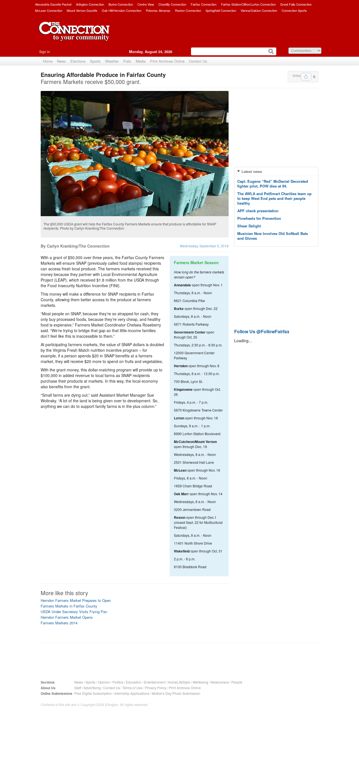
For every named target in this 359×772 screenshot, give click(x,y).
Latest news (251, 171)
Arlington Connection (90, 4)
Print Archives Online (167, 61)
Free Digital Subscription (93, 693)
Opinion (104, 682)
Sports (95, 61)
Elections (78, 61)
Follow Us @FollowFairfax (261, 331)
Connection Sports (294, 10)
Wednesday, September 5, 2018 (204, 245)
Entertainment (154, 682)
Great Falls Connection (296, 4)
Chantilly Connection (172, 4)
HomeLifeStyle (179, 682)
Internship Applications (131, 693)
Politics (117, 682)
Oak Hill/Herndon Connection (121, 10)
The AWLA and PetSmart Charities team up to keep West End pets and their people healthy (274, 198)
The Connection (74, 35)
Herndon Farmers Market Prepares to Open (76, 600)
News (61, 61)
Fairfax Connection (204, 4)
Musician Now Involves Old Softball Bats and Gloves (272, 236)
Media (141, 61)
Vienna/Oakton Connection (259, 10)
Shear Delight (249, 226)
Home (47, 61)
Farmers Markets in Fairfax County (69, 606)
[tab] (276, 171)
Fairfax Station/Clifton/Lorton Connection (248, 4)
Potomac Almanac (158, 10)
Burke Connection (121, 4)
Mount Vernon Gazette (82, 10)
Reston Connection (188, 10)
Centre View (145, 4)
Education (133, 682)
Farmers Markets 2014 (59, 622)
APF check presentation (258, 210)
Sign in (44, 51)
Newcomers (220, 682)
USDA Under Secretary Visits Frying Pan (74, 611)
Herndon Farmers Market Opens (67, 617)
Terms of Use (132, 687)
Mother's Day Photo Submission (176, 693)
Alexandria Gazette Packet (53, 4)
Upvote (306, 77)
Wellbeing (200, 682)
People (236, 682)
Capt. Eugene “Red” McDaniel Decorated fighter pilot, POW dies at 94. (272, 184)
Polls (127, 61)
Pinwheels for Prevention (259, 218)
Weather (112, 61)
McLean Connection (48, 10)
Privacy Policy (155, 687)
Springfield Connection (221, 10)
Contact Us (198, 61)
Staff (77, 687)
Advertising (92, 687)
